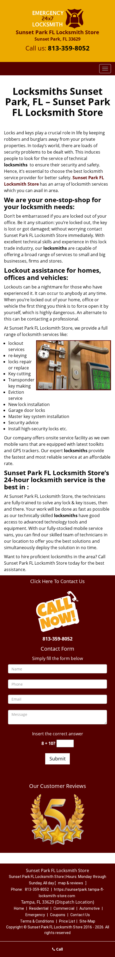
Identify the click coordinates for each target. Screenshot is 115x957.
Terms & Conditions (37, 921)
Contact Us (80, 915)
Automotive (89, 908)
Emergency (35, 915)
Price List (67, 921)
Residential (38, 908)
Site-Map (87, 921)
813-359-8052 (69, 48)
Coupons (57, 915)
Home (19, 908)
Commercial (63, 908)
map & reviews (71, 883)
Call (59, 949)
